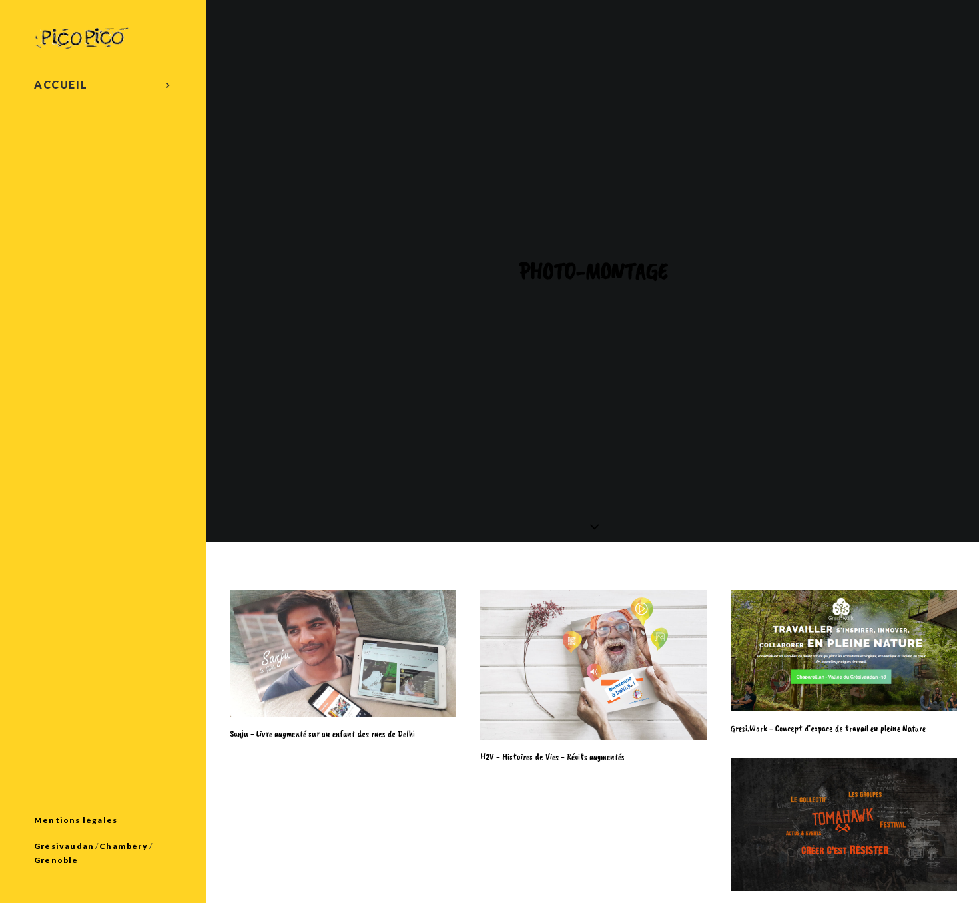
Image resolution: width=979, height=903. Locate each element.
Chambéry (123, 846)
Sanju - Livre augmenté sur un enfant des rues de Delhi (322, 733)
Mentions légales (75, 820)
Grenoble (56, 860)
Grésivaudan (64, 846)
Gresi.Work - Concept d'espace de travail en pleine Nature (828, 728)
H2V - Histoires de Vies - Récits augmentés (552, 756)
